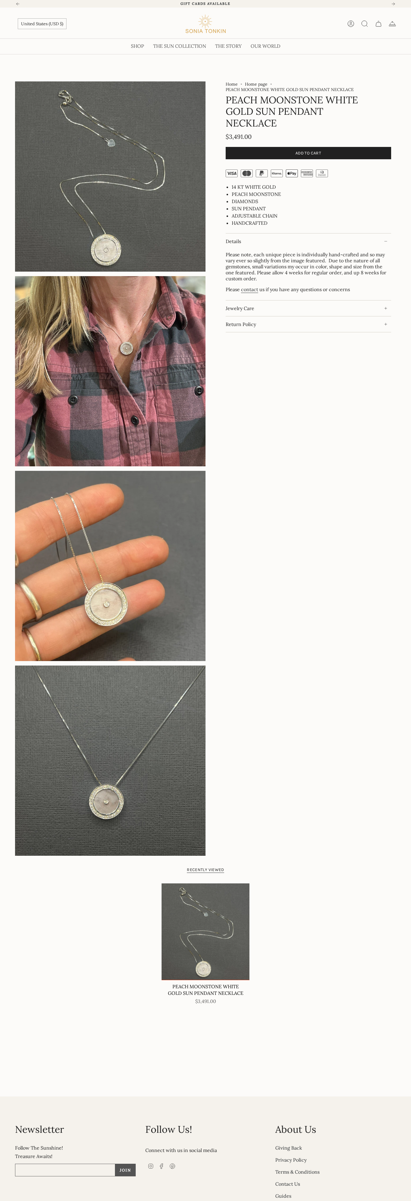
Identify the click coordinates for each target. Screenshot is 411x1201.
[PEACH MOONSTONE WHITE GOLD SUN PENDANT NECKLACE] (206, 931)
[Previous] (17, 4)
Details (233, 241)
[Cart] (378, 24)
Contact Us (287, 1184)
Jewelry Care (240, 308)
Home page (256, 84)
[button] (137, 46)
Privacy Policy (291, 1160)
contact (249, 289)
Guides (283, 1196)
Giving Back (288, 1148)
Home (232, 84)
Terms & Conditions (297, 1172)
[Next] (393, 4)
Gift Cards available (205, 4)
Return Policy (241, 324)
